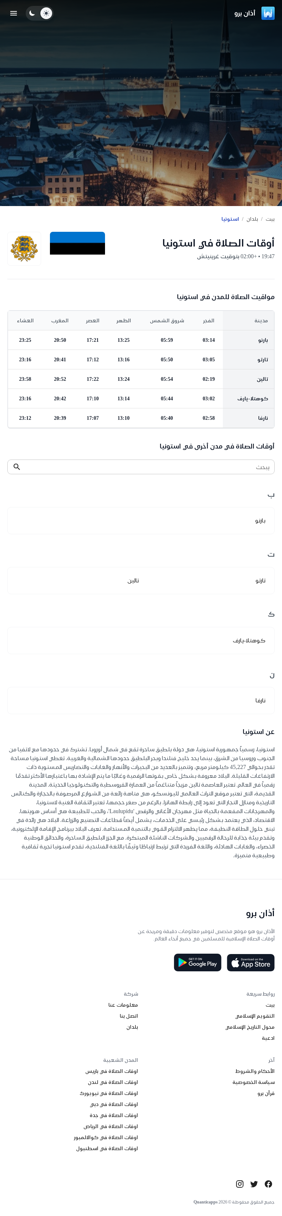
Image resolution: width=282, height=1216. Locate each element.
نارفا (263, 418)
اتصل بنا (129, 1016)
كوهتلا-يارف (252, 398)
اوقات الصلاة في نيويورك (109, 1093)
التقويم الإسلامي (255, 1016)
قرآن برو (266, 1093)
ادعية (268, 1038)
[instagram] (240, 1184)
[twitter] (254, 1184)
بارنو (263, 340)
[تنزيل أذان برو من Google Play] (197, 962)
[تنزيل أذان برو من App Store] (251, 962)
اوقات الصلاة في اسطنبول (107, 1148)
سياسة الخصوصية (253, 1082)
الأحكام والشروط (255, 1071)
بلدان (252, 219)
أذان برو (245, 13)
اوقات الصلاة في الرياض (110, 1126)
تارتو (262, 359)
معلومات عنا (123, 1005)
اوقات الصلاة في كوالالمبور (106, 1137)
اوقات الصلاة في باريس (111, 1071)
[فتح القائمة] (13, 13)
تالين (262, 379)
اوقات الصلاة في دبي (114, 1104)
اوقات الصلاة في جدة (114, 1115)
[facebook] (268, 1184)
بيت (270, 219)
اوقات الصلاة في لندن (113, 1082)
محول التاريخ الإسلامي (250, 1027)
